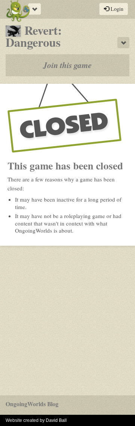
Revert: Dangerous (34, 36)
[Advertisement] (67, 320)
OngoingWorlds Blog (32, 404)
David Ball (56, 420)
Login (116, 8)
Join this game (67, 65)
